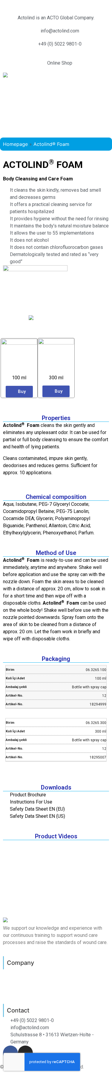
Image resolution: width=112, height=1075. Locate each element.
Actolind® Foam (51, 144)
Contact (12, 995)
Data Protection (21, 981)
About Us (13, 976)
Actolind (9, 4)
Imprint (11, 986)
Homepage (15, 144)
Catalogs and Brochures (30, 990)
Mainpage (14, 971)
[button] (56, 91)
